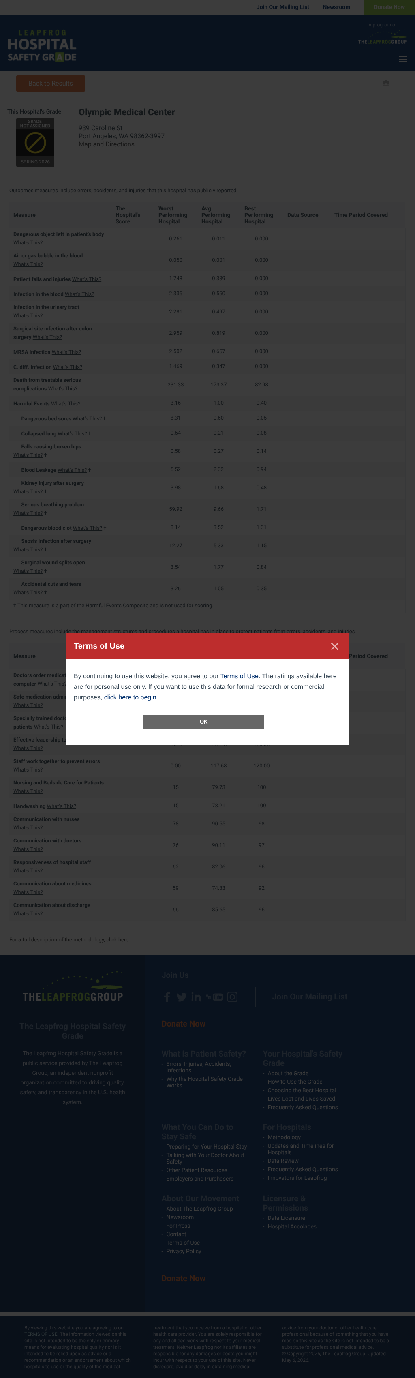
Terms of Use (239, 676)
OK (204, 722)
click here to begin (130, 697)
